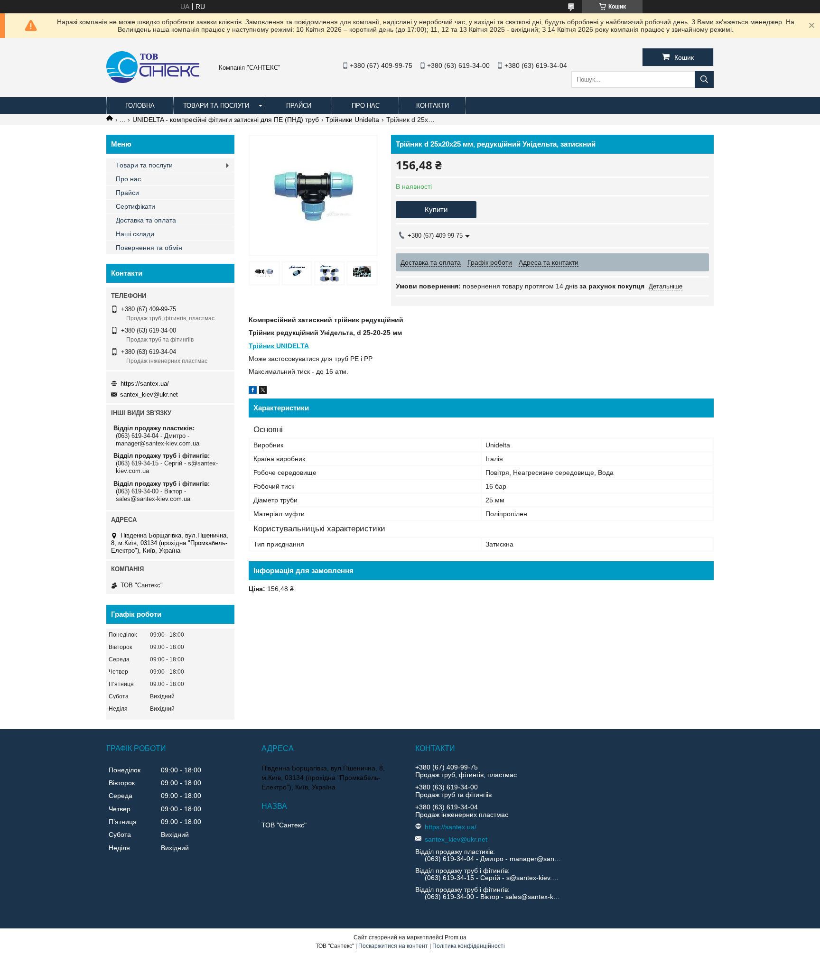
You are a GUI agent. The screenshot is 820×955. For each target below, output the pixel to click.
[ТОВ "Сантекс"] (152, 80)
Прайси (298, 105)
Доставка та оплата (146, 220)
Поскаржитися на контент (393, 946)
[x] (263, 391)
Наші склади (135, 234)
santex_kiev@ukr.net (149, 394)
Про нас (366, 105)
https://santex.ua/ (145, 383)
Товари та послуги (216, 105)
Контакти (432, 105)
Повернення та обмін (149, 247)
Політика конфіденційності (468, 946)
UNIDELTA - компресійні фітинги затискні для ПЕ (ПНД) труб (225, 119)
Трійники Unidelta (352, 119)
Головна (140, 105)
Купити (436, 209)
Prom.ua (455, 937)
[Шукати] (704, 79)
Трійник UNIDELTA (279, 346)
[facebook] (253, 391)
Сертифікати (135, 206)
